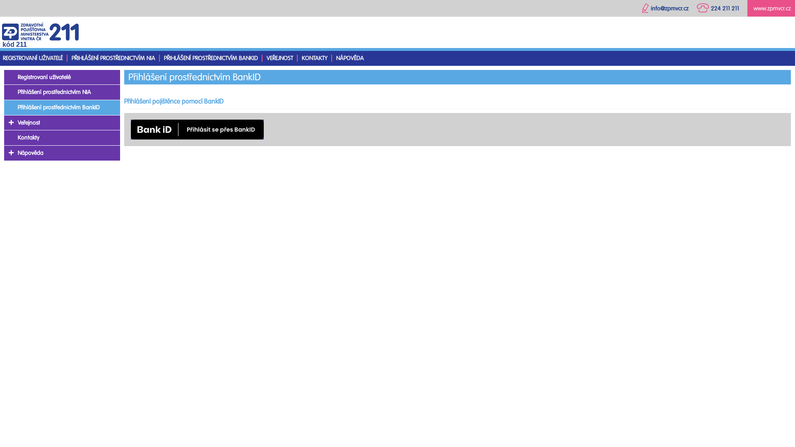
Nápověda (350, 58)
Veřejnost (280, 58)
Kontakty (315, 58)
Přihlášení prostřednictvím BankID (211, 58)
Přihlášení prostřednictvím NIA (113, 58)
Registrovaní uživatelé (33, 58)
